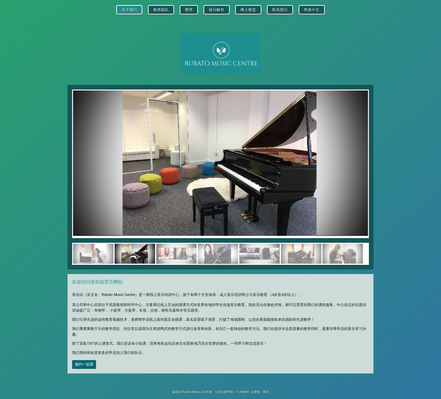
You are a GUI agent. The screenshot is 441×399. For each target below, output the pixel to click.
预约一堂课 (84, 364)
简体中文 (311, 10)
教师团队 (161, 10)
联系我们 (280, 10)
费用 (189, 10)
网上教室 (248, 10)
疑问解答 (216, 10)
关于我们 (129, 10)
